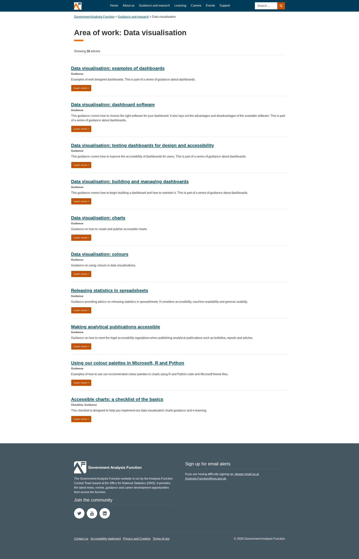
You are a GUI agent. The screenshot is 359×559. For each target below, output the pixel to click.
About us (128, 5)
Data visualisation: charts (98, 217)
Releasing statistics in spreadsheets (109, 290)
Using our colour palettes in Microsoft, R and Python (127, 362)
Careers (196, 5)
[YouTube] (92, 513)
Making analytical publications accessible (115, 326)
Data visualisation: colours (99, 254)
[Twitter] (79, 513)
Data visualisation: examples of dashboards (118, 68)
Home (114, 5)
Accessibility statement (105, 538)
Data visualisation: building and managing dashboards (130, 181)
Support (225, 5)
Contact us (81, 538)
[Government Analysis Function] (78, 5)
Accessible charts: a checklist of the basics (117, 399)
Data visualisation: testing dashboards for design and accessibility (142, 145)
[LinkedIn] (104, 513)
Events (210, 5)
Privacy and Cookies (137, 538)
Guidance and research (154, 5)
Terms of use (161, 538)
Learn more (82, 87)
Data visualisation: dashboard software (113, 104)
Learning (180, 5)
